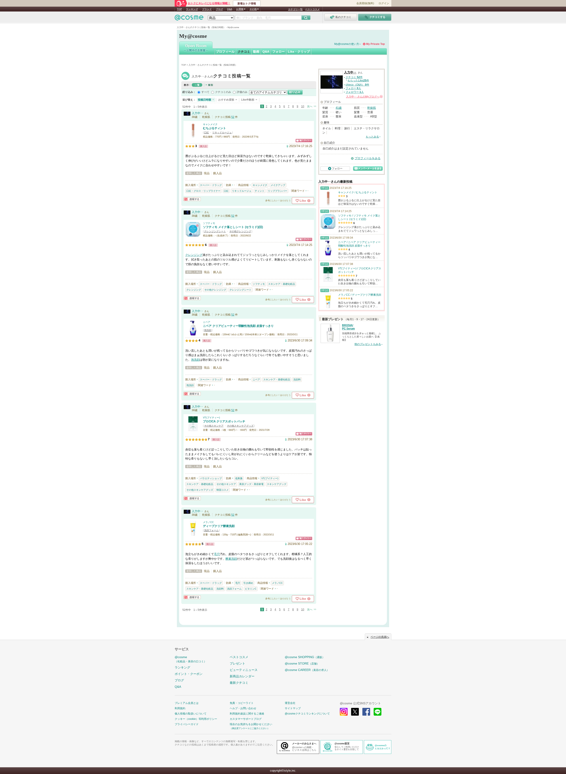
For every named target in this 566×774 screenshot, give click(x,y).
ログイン (384, 3)
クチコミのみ (223, 92)
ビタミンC (250, 588)
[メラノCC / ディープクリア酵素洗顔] (193, 534)
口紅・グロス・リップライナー (203, 191)
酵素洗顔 (231, 558)
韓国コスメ (222, 490)
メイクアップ (278, 185)
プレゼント (237, 663)
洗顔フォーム (211, 530)
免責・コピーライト (242, 703)
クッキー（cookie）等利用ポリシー (196, 718)
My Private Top (375, 44)
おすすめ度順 (226, 99)
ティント (259, 191)
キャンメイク (210, 124)
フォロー (278, 51)
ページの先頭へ (380, 636)
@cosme (191, 659)
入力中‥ (221, 76)
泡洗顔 (207, 330)
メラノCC (208, 522)
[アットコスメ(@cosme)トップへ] (189, 18)
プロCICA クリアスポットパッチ (224, 421)
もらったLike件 (358, 80)
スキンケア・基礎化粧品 (281, 284)
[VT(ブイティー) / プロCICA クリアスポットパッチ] (193, 429)
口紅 (206, 132)
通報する (192, 199)
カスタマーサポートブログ (246, 718)
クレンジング (194, 255)
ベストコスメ (312, 9)
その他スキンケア (214, 425)
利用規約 (180, 708)
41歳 (339, 107)
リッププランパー (277, 191)
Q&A (229, 9)
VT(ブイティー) (211, 417)
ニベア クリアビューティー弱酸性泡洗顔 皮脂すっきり (238, 326)
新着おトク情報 (246, 3)
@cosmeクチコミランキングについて (307, 713)
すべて (205, 92)
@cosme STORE (302, 663)
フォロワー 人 (355, 92)
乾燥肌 (371, 107)
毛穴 (217, 554)
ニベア (206, 322)
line (377, 712)
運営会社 (290, 703)
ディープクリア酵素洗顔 (219, 526)
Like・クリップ (299, 51)
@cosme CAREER (307, 670)
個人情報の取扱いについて (191, 713)
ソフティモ (209, 223)
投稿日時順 (204, 99)
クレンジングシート (215, 231)
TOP (179, 9)
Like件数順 (247, 99)
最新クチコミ (239, 682)
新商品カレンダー (242, 676)
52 (232, 117)
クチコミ (244, 51)
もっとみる (372, 136)
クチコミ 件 (354, 77)
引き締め (248, 583)
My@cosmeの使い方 (346, 44)
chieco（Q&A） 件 (357, 84)
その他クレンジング (240, 231)
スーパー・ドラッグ (211, 185)
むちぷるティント (214, 128)
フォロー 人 (353, 88)
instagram (344, 712)
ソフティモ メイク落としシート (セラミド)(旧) (233, 227)
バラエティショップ (211, 478)
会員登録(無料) (365, 3)
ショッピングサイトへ (304, 140)
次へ (309, 106)
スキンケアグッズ (276, 484)
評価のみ (242, 92)
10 (302, 106)
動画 (256, 51)
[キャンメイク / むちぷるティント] (193, 136)
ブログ (219, 9)
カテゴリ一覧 (295, 9)
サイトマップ (293, 708)
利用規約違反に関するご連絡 (247, 713)
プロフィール (225, 51)
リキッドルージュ (222, 132)
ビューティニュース (244, 670)
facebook (366, 712)
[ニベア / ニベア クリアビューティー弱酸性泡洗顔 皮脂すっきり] (193, 333)
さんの (364, 96)
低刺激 (239, 478)
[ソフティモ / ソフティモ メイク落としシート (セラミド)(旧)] (193, 235)
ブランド (207, 9)
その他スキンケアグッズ (240, 425)
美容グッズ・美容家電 (251, 484)
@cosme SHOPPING (305, 657)
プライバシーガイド (187, 724)
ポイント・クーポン (189, 674)
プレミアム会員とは (187, 703)
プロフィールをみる (368, 158)
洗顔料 (297, 379)
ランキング (192, 9)
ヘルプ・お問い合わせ (243, 708)
